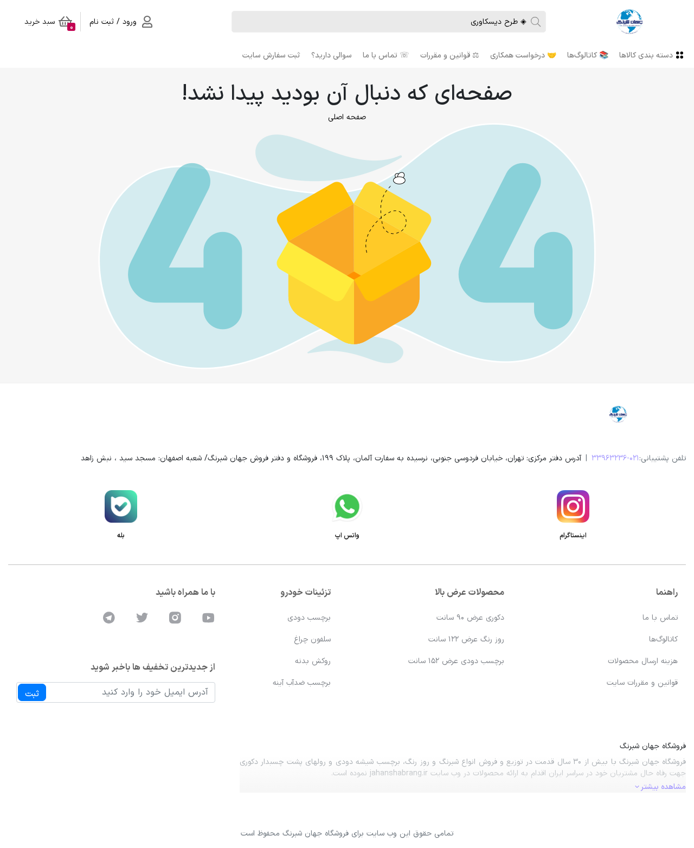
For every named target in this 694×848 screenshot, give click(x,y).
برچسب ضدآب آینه (302, 683)
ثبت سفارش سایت (271, 55)
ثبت (32, 694)
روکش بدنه (313, 661)
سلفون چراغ (312, 639)
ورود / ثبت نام (113, 22)
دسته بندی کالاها (646, 55)
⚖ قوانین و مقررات (449, 55)
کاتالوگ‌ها (663, 639)
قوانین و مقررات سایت (642, 683)
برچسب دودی (309, 618)
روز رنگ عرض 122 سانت (466, 639)
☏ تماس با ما (386, 55)
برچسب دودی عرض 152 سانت (456, 661)
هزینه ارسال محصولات (643, 661)
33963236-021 (615, 458)
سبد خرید (48, 23)
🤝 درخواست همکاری (523, 55)
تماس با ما (660, 618)
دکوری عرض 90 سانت (470, 618)
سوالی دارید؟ (331, 55)
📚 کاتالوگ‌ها (587, 55)
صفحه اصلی (347, 117)
